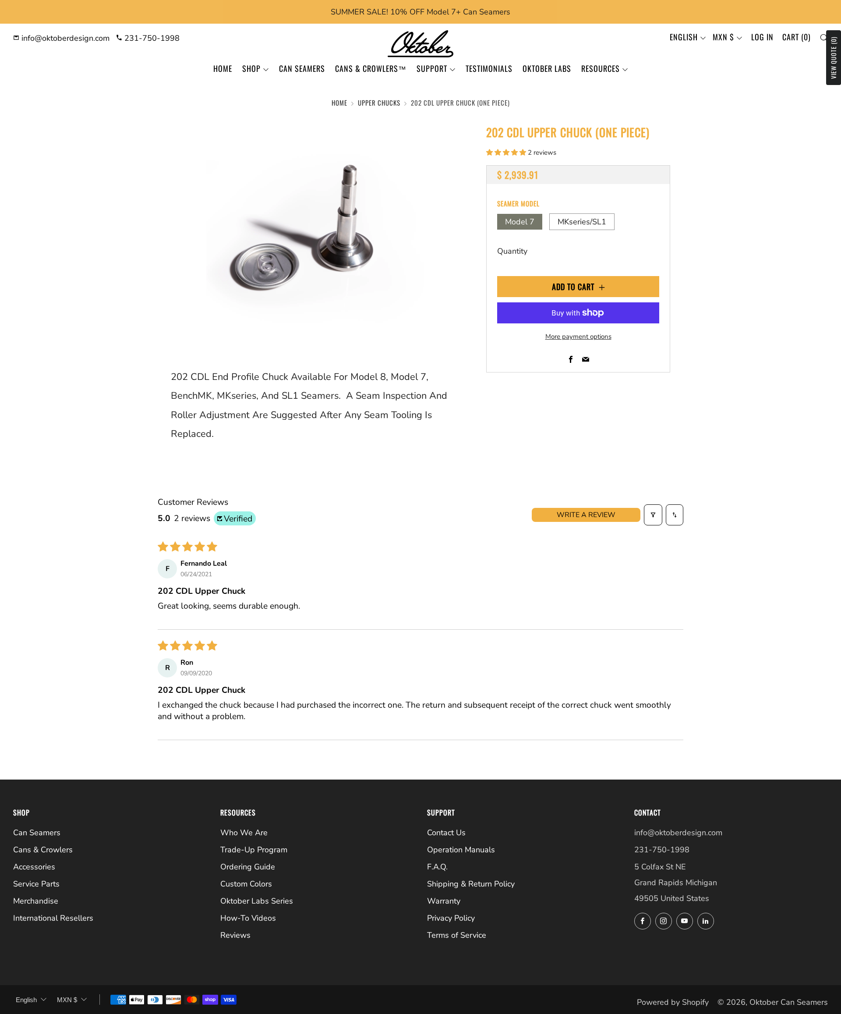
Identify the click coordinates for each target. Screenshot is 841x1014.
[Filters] (653, 514)
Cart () (796, 37)
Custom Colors (246, 884)
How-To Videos (248, 918)
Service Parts (36, 884)
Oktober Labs (547, 68)
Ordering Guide (247, 867)
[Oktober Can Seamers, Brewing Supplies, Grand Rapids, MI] (667, 949)
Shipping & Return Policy (471, 884)
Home (222, 68)
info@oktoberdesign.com (64, 38)
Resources (600, 68)
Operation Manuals (461, 849)
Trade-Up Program (253, 849)
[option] (315, 232)
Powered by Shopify (673, 1002)
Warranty (443, 901)
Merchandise (35, 901)
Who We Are (244, 832)
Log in (762, 37)
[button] (507, 152)
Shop (251, 68)
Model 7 (519, 221)
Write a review (586, 515)
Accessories (34, 867)
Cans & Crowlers (43, 849)
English (684, 37)
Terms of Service (456, 935)
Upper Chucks (379, 102)
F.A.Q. (437, 867)
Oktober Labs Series (256, 901)
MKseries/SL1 (582, 221)
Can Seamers (302, 68)
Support (432, 68)
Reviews (235, 935)
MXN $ (723, 37)
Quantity (512, 251)
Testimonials (489, 68)
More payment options (578, 336)
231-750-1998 (151, 38)
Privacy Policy (451, 918)
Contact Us (446, 832)
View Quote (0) (833, 57)
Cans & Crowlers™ (370, 68)
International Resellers (53, 918)
